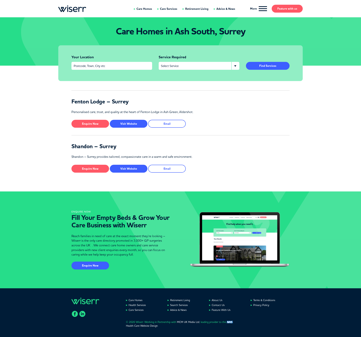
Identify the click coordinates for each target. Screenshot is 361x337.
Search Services (179, 305)
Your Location (82, 57)
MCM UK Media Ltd (188, 322)
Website (128, 124)
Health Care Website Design (142, 325)
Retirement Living (196, 9)
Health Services (137, 305)
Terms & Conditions (264, 300)
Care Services (168, 9)
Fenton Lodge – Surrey (100, 101)
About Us (217, 300)
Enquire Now (90, 265)
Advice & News (225, 9)
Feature (287, 9)
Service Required (172, 57)
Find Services (267, 66)
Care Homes (144, 9)
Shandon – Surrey (93, 146)
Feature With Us (221, 310)
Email (167, 124)
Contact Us (218, 305)
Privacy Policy (261, 305)
